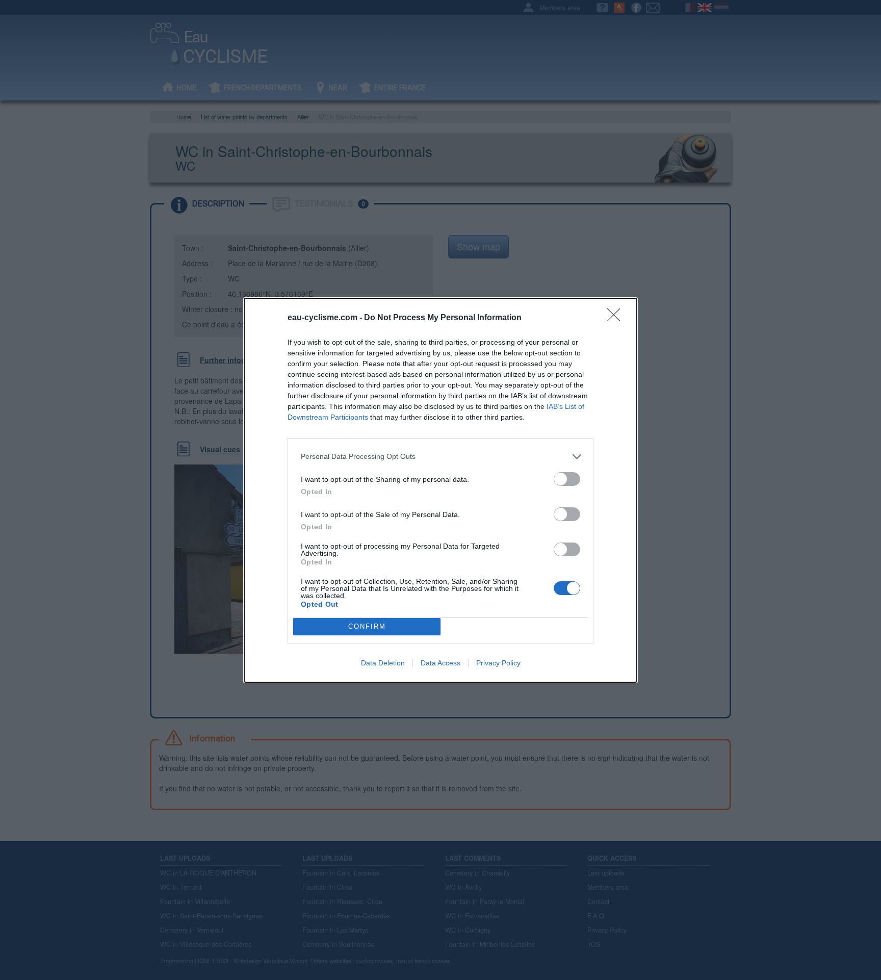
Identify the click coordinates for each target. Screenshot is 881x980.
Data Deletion (383, 663)
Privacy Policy (498, 663)
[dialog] (440, 490)
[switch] (567, 479)
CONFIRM (367, 626)
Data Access (440, 663)
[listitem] (440, 456)
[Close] (617, 318)
